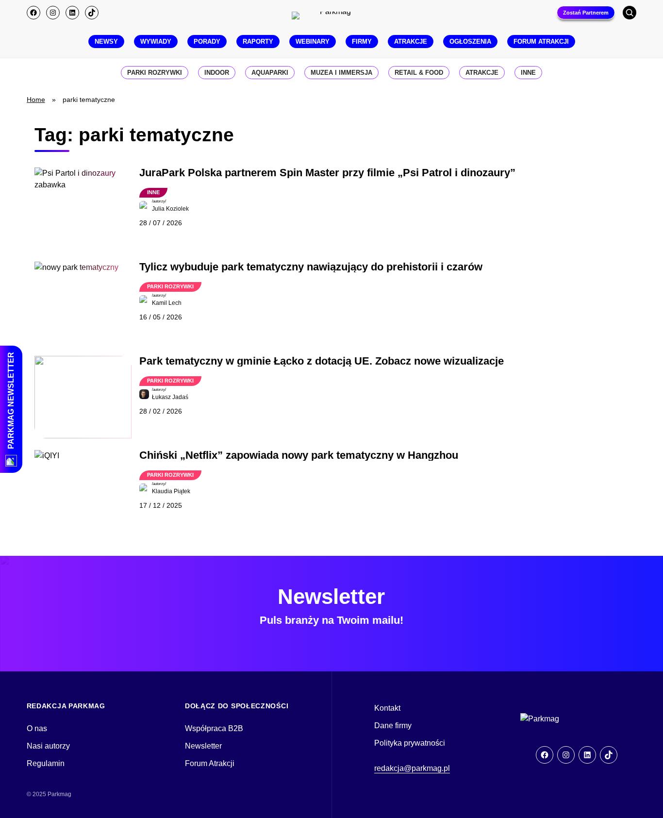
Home (36, 99)
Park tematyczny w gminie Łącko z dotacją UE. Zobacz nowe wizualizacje (321, 361)
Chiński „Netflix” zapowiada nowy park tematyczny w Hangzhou (298, 455)
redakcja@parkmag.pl (412, 768)
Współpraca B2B (214, 728)
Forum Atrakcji (209, 763)
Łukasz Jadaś (170, 397)
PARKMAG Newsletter (11, 400)
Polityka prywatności (409, 743)
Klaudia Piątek (171, 491)
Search (629, 12)
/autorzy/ (159, 201)
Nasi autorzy (48, 746)
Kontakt (387, 708)
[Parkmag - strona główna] (568, 719)
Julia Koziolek (170, 208)
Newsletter (203, 746)
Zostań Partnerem (586, 13)
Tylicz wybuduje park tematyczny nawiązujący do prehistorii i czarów (310, 267)
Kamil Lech (167, 303)
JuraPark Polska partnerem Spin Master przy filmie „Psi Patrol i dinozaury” (327, 172)
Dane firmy (393, 725)
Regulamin (46, 763)
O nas (37, 728)
